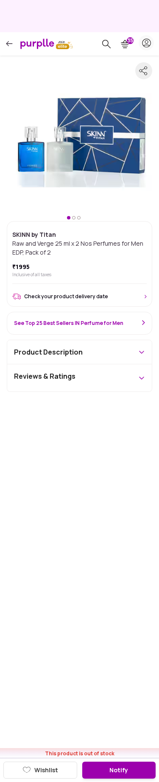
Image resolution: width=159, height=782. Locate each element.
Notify (118, 770)
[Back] (9, 43)
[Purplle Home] (37, 44)
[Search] (106, 44)
